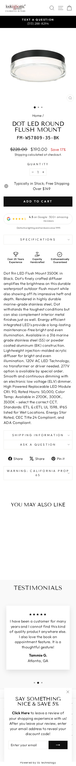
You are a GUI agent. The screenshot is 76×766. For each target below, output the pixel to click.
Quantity (38, 164)
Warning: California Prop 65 (38, 473)
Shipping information (38, 435)
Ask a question (38, 444)
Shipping (21, 155)
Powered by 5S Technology (38, 762)
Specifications (38, 239)
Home (37, 115)
